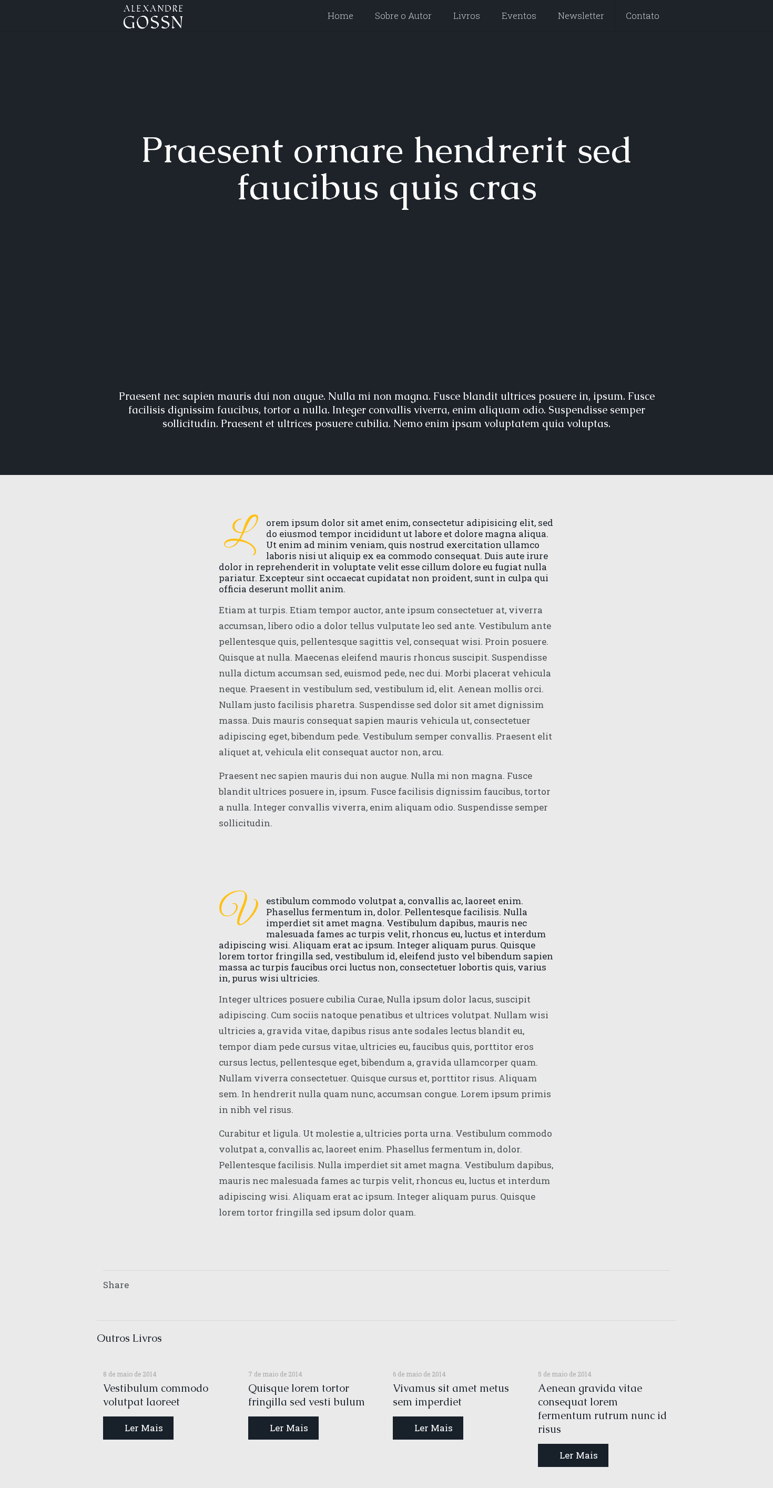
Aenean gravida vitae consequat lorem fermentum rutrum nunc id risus (602, 1408)
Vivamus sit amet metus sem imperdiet (451, 1395)
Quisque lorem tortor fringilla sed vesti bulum (306, 1395)
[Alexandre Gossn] (153, 16)
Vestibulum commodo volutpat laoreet (155, 1395)
